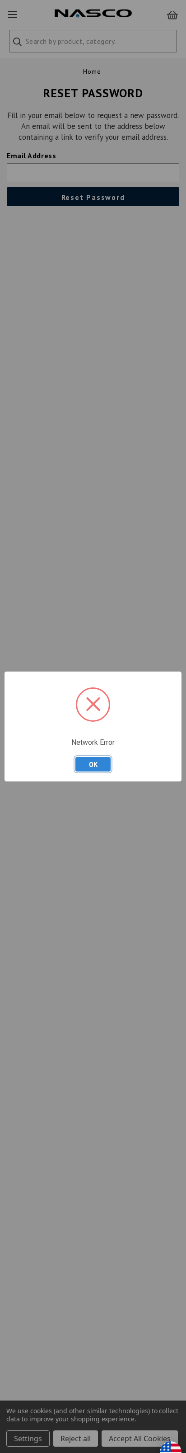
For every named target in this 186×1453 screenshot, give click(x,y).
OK (93, 764)
